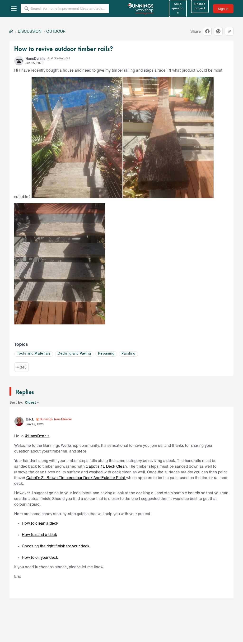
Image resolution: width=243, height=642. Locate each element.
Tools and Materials (34, 353)
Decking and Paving (74, 353)
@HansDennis (37, 436)
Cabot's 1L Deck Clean (106, 466)
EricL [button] (30, 419)
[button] (19, 60)
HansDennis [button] (35, 58)
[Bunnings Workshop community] (141, 8)
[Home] (11, 31)
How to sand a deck (39, 534)
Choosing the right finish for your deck (55, 546)
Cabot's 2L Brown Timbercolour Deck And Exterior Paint (76, 477)
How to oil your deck (40, 557)
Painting (129, 353)
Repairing (106, 353)
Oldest (31, 402)
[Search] (26, 8)
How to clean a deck (40, 523)
